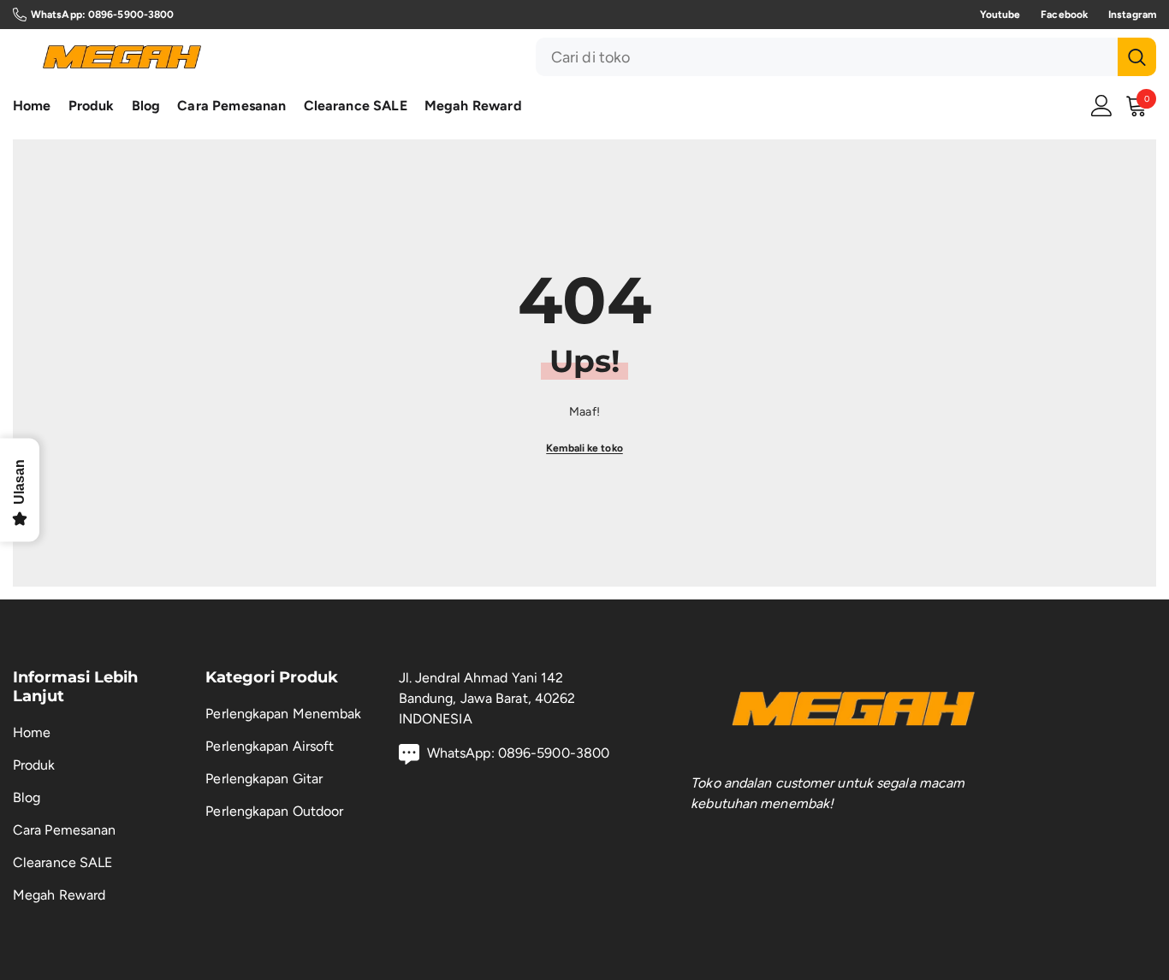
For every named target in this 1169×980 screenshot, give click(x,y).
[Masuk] (1102, 105)
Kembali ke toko (584, 448)
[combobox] (827, 57)
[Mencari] (846, 57)
